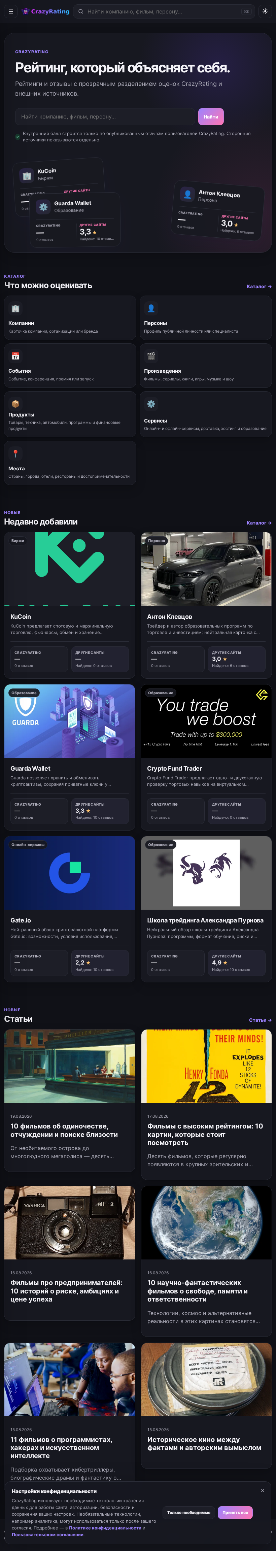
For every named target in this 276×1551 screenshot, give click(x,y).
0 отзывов (186, 226)
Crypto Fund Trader (174, 768)
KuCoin (20, 616)
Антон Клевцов (169, 616)
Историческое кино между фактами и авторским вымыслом (204, 1444)
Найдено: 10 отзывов (97, 238)
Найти (211, 117)
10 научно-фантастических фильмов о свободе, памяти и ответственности (197, 1291)
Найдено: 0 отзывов (93, 665)
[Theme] (265, 11)
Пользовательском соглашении (47, 1534)
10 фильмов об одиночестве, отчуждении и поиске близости (64, 1130)
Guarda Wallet (30, 768)
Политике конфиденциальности (105, 1527)
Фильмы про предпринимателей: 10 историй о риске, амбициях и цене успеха (66, 1291)
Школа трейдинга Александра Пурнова (205, 920)
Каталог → (259, 286)
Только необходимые (188, 1512)
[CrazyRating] (45, 11)
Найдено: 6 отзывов (237, 231)
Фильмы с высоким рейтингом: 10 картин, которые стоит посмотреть (205, 1134)
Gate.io (20, 920)
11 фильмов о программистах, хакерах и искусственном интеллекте (61, 1448)
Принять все (235, 1512)
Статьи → (260, 1020)
